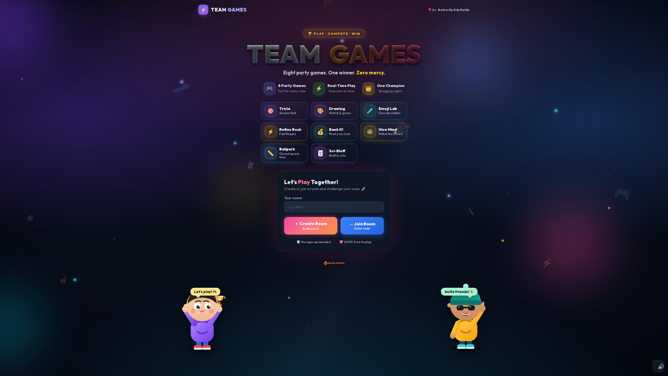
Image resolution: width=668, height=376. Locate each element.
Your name (293, 198)
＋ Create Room (311, 226)
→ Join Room (362, 225)
